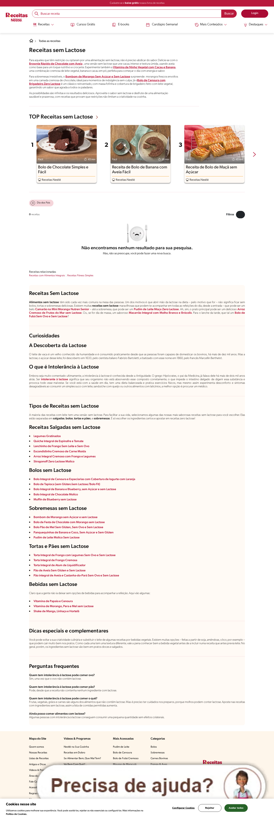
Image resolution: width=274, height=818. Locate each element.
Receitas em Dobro (74, 752)
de (243, 312)
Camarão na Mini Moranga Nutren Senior (62, 309)
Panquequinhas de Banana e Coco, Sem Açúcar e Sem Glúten (74, 532)
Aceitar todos (236, 808)
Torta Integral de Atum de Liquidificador (60, 565)
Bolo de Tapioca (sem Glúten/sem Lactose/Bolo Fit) (67, 484)
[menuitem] (43, 26)
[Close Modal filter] (240, 214)
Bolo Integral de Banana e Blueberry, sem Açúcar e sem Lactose (75, 489)
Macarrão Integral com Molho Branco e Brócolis (160, 312)
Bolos (154, 747)
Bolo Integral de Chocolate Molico (56, 494)
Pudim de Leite (121, 747)
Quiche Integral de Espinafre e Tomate (59, 441)
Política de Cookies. (16, 814)
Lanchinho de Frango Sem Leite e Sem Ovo (61, 446)
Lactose (62, 316)
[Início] (17, 17)
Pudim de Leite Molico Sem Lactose (57, 537)
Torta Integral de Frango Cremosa (55, 560)
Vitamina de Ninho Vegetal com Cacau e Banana (144, 67)
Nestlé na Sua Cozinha (76, 747)
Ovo (45, 316)
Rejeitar (209, 808)
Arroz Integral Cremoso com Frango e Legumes (65, 456)
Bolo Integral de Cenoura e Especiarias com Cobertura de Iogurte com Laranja (84, 479)
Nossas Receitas (38, 752)
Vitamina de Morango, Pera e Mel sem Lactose (64, 606)
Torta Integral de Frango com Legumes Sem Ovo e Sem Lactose (75, 555)
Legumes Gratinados (47, 436)
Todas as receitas (49, 41)
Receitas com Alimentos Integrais (47, 275)
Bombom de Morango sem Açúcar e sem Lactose (65, 517)
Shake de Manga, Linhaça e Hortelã (56, 611)
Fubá (32, 316)
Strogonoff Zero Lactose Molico (54, 461)
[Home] (31, 42)
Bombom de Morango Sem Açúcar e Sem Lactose (97, 76)
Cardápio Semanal (165, 24)
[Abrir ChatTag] (151, 785)
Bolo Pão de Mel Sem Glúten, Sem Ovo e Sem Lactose (68, 527)
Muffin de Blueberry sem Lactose (55, 499)
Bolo (238, 312)
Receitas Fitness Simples (80, 275)
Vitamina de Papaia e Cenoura (53, 601)
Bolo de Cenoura (122, 752)
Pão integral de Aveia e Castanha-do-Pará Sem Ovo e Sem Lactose (76, 575)
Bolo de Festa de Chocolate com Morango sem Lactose (69, 522)
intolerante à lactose (54, 379)
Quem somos (36, 747)
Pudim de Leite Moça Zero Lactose (156, 309)
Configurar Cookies (183, 808)
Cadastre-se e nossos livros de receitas (137, 3)
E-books (123, 24)
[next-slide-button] (254, 155)
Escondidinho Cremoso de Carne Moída (60, 451)
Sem (39, 316)
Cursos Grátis (86, 24)
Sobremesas (158, 752)
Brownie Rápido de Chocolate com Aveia (55, 63)
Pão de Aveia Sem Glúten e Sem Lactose (60, 570)
